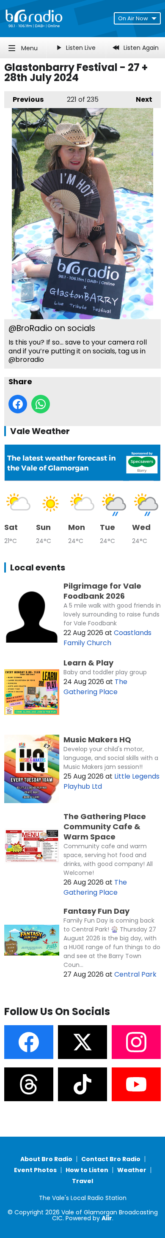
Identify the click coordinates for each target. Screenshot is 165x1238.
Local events (37, 567)
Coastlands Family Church (107, 638)
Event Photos (35, 1170)
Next (139, 99)
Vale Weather (40, 431)
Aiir (107, 1218)
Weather (131, 1170)
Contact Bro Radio (110, 1159)
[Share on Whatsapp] (40, 404)
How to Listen (87, 1170)
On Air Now (133, 18)
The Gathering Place (95, 687)
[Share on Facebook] (17, 404)
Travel (82, 1181)
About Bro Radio (46, 1159)
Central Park (135, 974)
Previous (24, 99)
